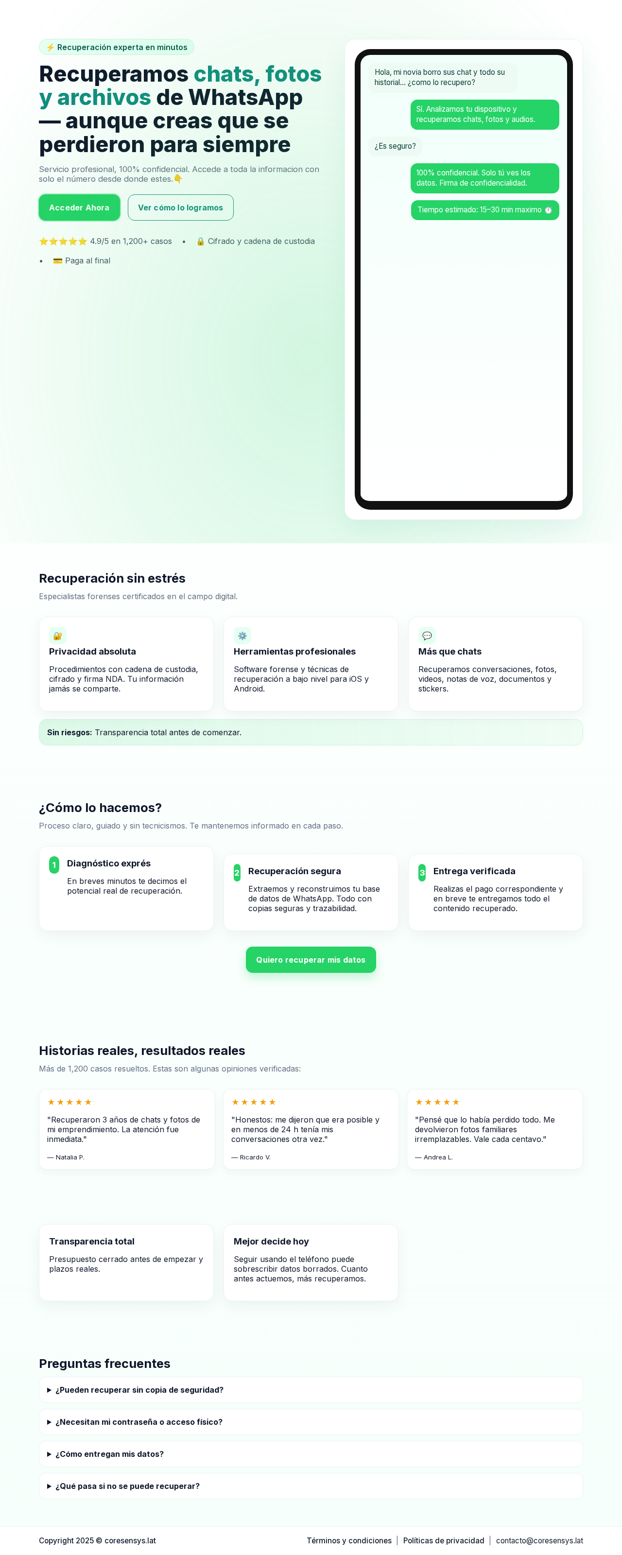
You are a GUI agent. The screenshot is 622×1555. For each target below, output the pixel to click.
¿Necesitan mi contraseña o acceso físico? (139, 1422)
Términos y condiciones (349, 1540)
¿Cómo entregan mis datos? (109, 1454)
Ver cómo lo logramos (181, 207)
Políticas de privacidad (443, 1540)
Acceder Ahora (79, 207)
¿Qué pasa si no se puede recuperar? (127, 1486)
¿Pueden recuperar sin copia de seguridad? (139, 1390)
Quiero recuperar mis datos (310, 960)
